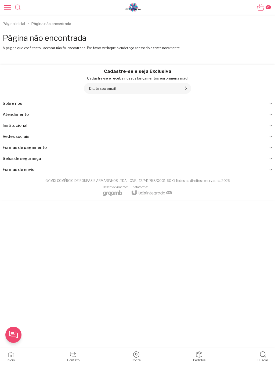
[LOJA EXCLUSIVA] (133, 7)
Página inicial (14, 23)
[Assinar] (185, 88)
